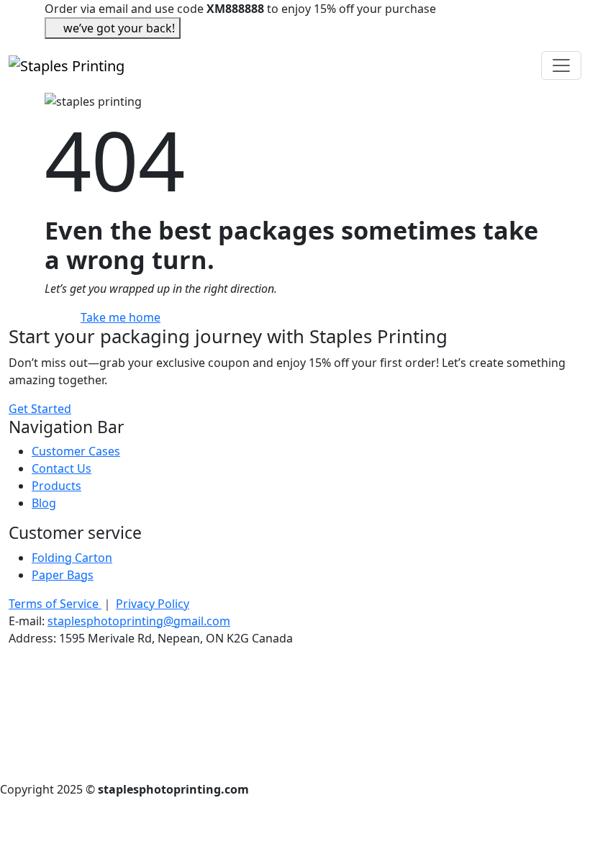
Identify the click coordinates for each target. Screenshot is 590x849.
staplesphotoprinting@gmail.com (138, 621)
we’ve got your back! (119, 28)
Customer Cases (76, 451)
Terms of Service (55, 604)
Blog (44, 503)
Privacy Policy (152, 604)
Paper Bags (63, 575)
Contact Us (61, 468)
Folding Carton (72, 558)
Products (56, 486)
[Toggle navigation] (561, 65)
